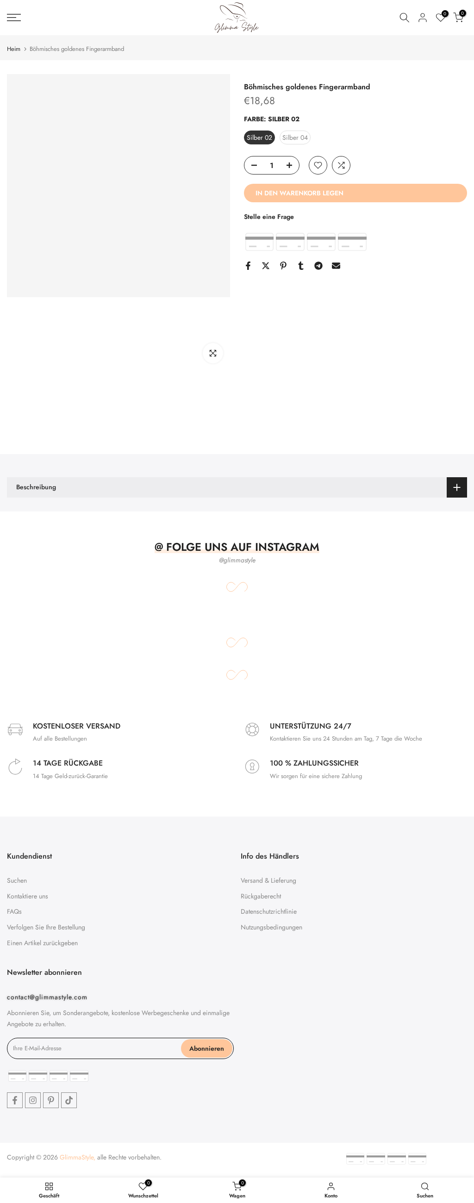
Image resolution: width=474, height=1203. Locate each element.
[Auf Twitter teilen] (266, 266)
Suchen (17, 880)
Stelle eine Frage (269, 216)
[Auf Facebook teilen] (248, 266)
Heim (13, 49)
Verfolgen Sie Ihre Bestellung (46, 927)
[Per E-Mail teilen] (336, 266)
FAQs (14, 911)
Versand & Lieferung (268, 880)
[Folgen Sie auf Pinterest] (51, 1100)
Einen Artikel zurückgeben (42, 942)
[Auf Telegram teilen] (318, 266)
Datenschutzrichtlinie (269, 911)
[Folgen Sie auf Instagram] (33, 1100)
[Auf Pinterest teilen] (283, 266)
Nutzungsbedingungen (271, 927)
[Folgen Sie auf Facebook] (15, 1100)
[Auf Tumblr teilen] (301, 266)
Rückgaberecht (261, 896)
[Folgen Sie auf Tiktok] (69, 1100)
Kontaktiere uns (27, 896)
